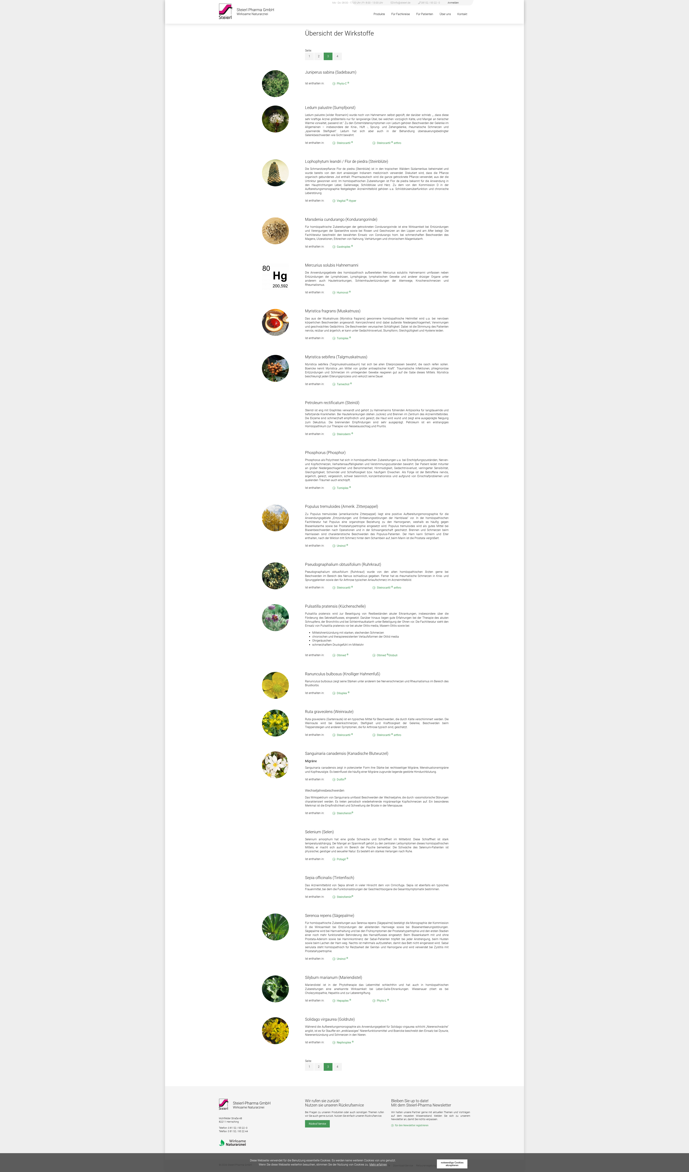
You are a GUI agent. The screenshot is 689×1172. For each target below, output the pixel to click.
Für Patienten (424, 14)
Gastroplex (345, 246)
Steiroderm (345, 434)
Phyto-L (383, 1000)
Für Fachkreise (400, 14)
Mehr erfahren (378, 1164)
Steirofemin (345, 813)
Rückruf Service (317, 1123)
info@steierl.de (402, 2)
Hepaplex (344, 1000)
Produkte (379, 14)
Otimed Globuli (387, 655)
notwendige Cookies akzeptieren (452, 1164)
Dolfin (341, 779)
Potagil (342, 859)
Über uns (445, 14)
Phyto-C (343, 83)
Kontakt (462, 14)
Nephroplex (345, 1042)
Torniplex (344, 338)
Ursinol (342, 545)
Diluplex (343, 693)
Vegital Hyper (346, 200)
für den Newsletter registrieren (411, 1125)
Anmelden (453, 2)
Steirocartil (345, 143)
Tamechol (344, 384)
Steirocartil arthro (389, 143)
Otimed (342, 655)
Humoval (344, 292)
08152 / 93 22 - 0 (430, 2)
